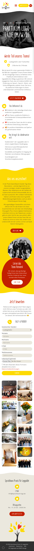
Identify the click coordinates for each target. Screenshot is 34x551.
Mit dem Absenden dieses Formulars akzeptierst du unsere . (14, 367)
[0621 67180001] (10, 322)
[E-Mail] (17, 487)
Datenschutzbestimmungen (10, 369)
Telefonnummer (7, 352)
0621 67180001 (21, 321)
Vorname (5, 333)
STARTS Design (22, 548)
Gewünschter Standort (9, 327)
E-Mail (4, 346)
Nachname (5, 340)
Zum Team (17, 282)
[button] (15, 5)
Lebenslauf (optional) (9, 359)
